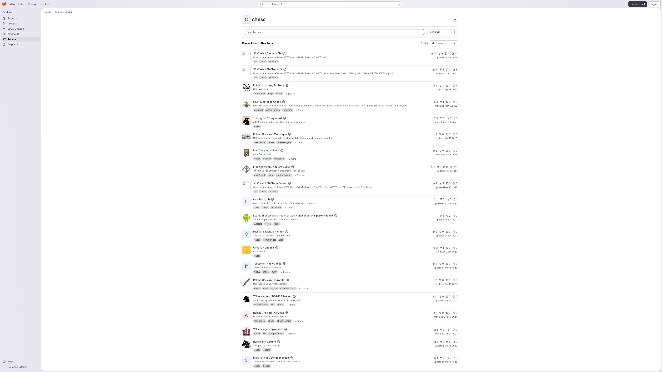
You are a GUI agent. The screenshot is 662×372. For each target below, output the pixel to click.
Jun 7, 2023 (451, 154)
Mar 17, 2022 (451, 106)
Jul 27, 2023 (451, 57)
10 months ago (449, 122)
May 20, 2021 (450, 300)
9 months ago (450, 203)
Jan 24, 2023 (450, 345)
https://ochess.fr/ (262, 154)
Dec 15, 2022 (450, 187)
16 (435, 53)
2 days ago (451, 251)
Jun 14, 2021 (451, 219)
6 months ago (450, 361)
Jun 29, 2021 (451, 333)
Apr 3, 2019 (451, 171)
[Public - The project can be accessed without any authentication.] (283, 53)
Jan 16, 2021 (451, 235)
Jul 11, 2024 (451, 73)
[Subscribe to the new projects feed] (454, 19)
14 (456, 53)
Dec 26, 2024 (450, 317)
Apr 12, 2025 (451, 89)
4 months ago (450, 267)
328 (455, 167)
